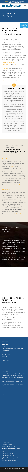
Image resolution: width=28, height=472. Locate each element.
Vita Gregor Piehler (18, 214)
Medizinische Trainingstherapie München (11, 448)
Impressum (8, 470)
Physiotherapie (17, 64)
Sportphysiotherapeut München (9, 458)
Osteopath (12, 166)
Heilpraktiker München (7, 444)
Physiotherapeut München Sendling (10, 457)
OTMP (15, 59)
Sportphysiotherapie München (9, 460)
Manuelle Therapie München (8, 446)
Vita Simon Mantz (18, 184)
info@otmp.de (8, 361)
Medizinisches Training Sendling (9, 450)
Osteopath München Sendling (8, 453)
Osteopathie (5, 62)
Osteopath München (6, 451)
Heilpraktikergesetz (7, 80)
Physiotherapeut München (8, 455)
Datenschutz (13, 470)
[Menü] (24, 6)
